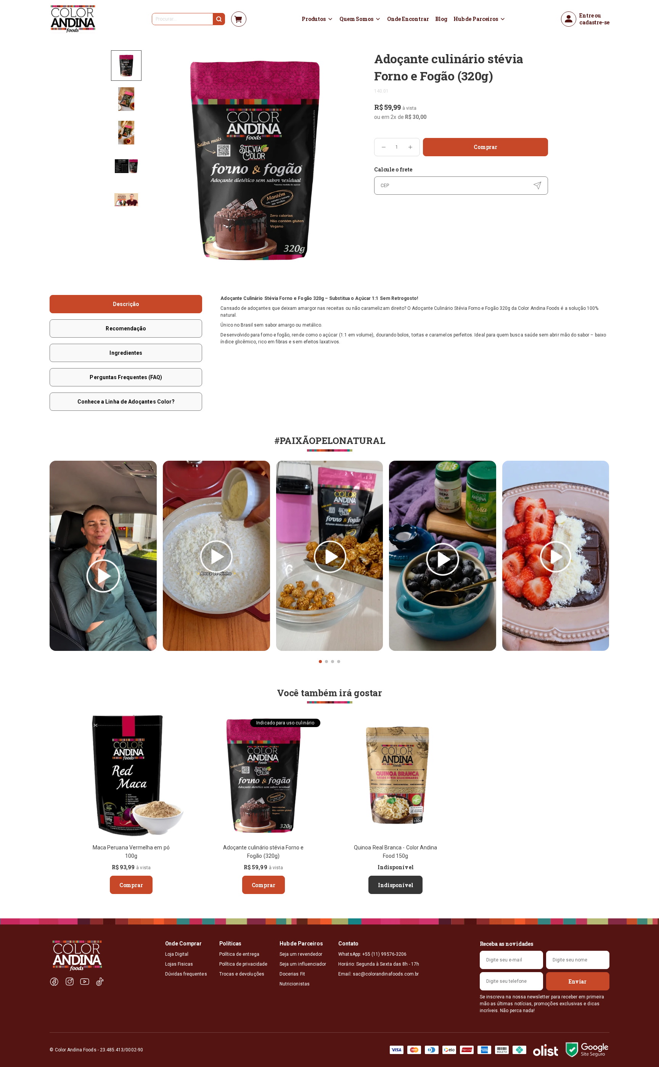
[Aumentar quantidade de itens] (410, 147)
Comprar (485, 147)
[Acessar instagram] (69, 982)
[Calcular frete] (537, 185)
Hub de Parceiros (475, 19)
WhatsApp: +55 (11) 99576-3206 (372, 954)
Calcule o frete (393, 169)
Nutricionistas (295, 984)
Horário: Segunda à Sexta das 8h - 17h (378, 964)
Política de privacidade (243, 964)
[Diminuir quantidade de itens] (384, 147)
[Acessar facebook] (54, 982)
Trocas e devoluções (241, 974)
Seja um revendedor (301, 954)
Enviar (578, 981)
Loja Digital (177, 954)
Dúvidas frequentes (186, 974)
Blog (441, 19)
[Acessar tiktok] (99, 982)
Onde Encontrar (408, 19)
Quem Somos (356, 19)
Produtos (314, 19)
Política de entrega (239, 954)
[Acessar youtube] (84, 982)
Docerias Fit (292, 974)
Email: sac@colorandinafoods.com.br (378, 974)
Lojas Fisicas (179, 964)
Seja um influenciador (303, 964)
